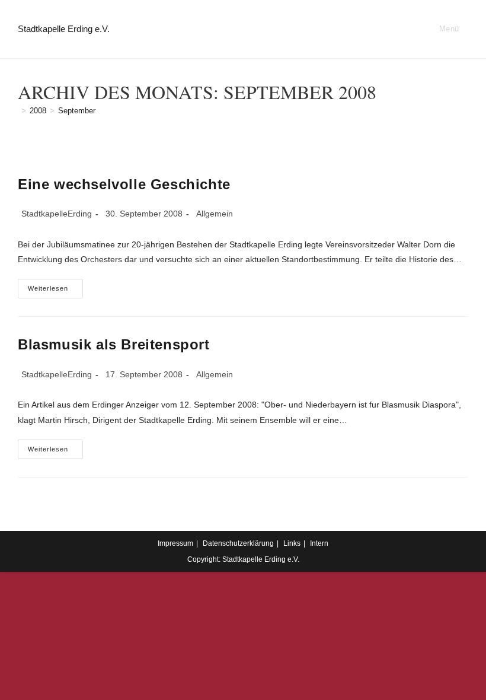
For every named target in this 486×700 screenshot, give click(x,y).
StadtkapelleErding (56, 213)
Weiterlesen (55, 291)
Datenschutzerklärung (238, 543)
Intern (319, 543)
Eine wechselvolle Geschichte (124, 184)
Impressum (175, 543)
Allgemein (214, 213)
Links (291, 543)
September (76, 110)
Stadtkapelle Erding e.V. (64, 29)
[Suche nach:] (463, 28)
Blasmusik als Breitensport (114, 344)
